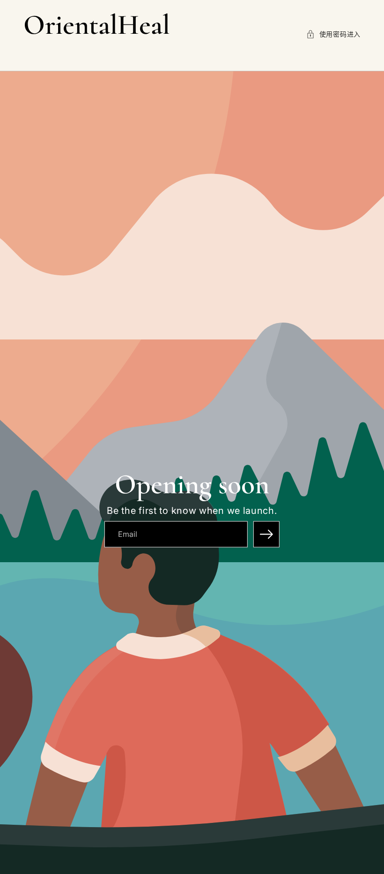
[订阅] (266, 534)
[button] (333, 34)
